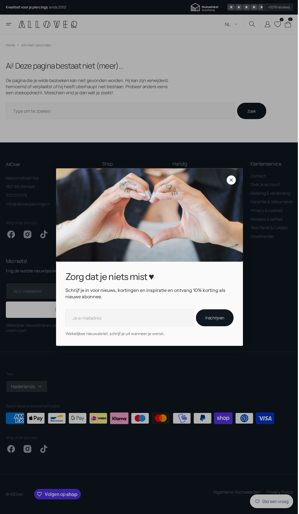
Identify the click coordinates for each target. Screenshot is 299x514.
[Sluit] (229, 179)
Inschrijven (212, 317)
